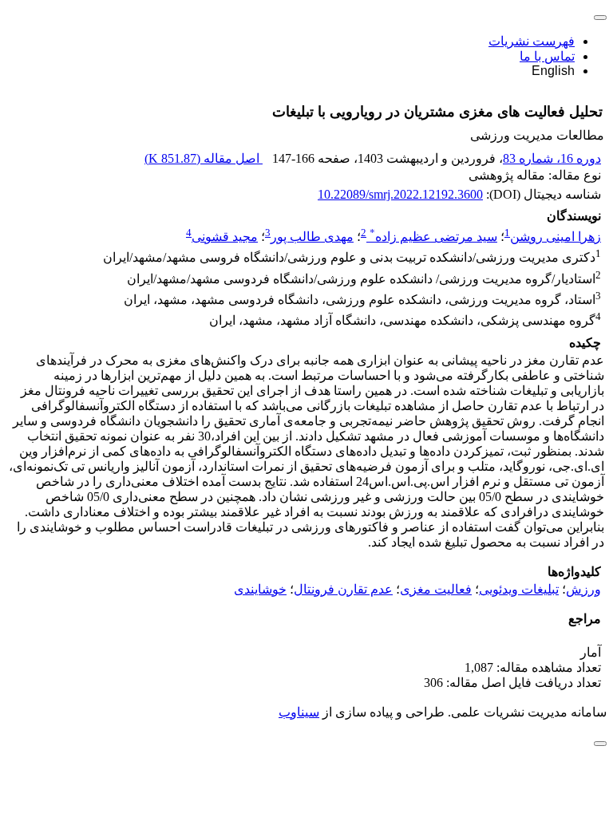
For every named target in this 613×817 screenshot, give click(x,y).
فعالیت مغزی (436, 589)
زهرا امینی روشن (555, 236)
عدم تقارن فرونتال (343, 589)
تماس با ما (547, 56)
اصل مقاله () (203, 158)
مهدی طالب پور (312, 236)
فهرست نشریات (531, 41)
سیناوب (299, 712)
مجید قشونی (225, 236)
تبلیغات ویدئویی (519, 589)
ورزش (583, 589)
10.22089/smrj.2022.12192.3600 (400, 194)
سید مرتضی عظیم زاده (433, 236)
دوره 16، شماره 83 (552, 158)
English (553, 70)
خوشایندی (260, 589)
